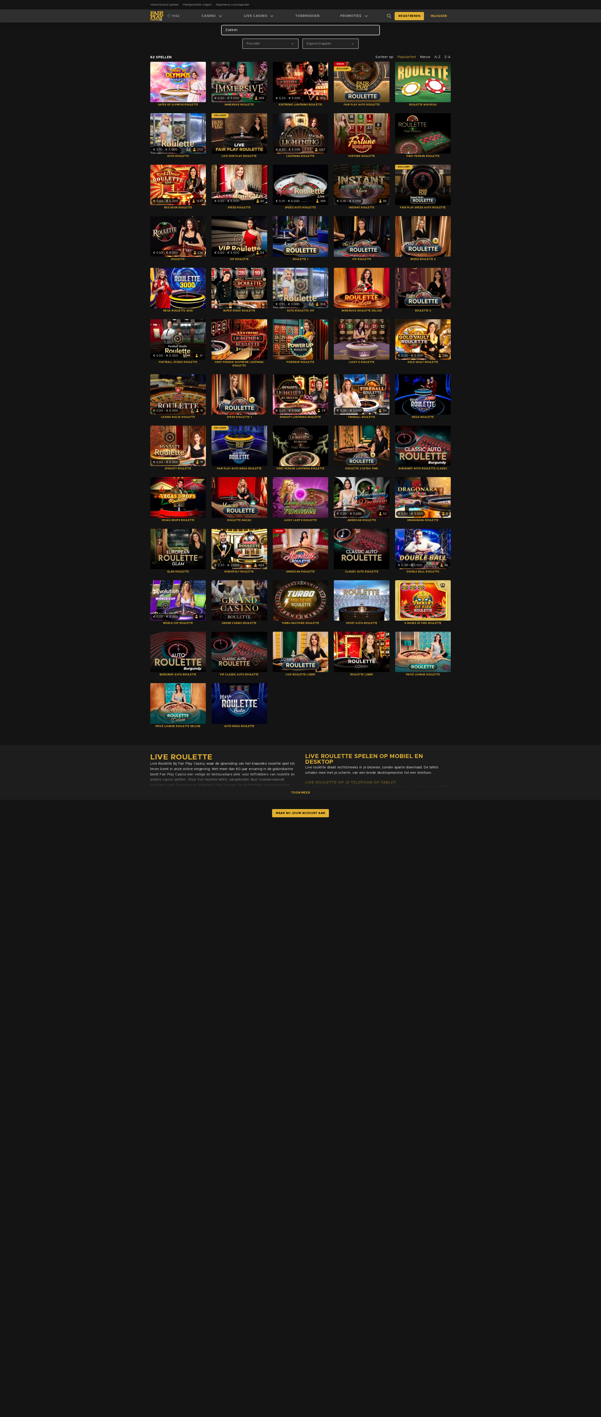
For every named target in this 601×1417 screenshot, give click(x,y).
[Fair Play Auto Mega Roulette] (239, 446)
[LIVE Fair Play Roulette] (239, 133)
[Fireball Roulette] (361, 394)
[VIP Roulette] (239, 236)
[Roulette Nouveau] (423, 82)
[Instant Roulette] (361, 185)
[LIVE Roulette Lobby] (300, 652)
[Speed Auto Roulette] (300, 185)
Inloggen (439, 16)
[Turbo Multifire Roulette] (300, 600)
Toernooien (307, 16)
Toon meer (300, 792)
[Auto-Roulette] (178, 133)
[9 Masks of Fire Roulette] (423, 600)
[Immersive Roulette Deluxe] (361, 288)
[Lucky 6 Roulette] (361, 339)
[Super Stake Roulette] (239, 288)
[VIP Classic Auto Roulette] (239, 652)
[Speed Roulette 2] (423, 236)
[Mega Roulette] (423, 394)
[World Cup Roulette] (178, 600)
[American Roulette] (361, 497)
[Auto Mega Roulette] (239, 703)
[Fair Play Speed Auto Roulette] (423, 185)
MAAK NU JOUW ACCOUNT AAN (300, 813)
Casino (208, 16)
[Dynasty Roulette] (178, 446)
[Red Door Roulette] (178, 185)
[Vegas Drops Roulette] (178, 497)
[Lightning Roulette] (300, 133)
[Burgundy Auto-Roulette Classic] (423, 446)
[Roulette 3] (423, 288)
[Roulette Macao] (239, 497)
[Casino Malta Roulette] (178, 394)
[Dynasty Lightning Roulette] (300, 394)
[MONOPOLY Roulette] (239, 549)
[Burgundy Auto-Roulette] (178, 652)
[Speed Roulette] (239, 185)
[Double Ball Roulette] (423, 549)
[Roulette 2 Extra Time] (361, 446)
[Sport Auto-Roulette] (361, 600)
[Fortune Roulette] (361, 133)
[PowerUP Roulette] (300, 339)
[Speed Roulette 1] (239, 394)
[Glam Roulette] (178, 549)
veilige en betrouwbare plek (218, 774)
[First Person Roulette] (423, 133)
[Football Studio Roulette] (178, 339)
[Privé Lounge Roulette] (423, 652)
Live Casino (255, 16)
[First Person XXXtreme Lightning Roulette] (239, 339)
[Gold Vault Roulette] (423, 339)
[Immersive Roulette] (239, 82)
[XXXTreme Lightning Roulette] (300, 82)
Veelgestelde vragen (197, 4)
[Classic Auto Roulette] (361, 549)
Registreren (409, 16)
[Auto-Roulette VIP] (300, 288)
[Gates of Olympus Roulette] (178, 82)
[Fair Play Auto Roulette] (361, 82)
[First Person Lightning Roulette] (300, 446)
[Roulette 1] (300, 236)
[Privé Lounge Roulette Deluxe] (178, 703)
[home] (156, 16)
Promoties (350, 16)
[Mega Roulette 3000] (178, 288)
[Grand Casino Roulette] (239, 600)
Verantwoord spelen (164, 4)
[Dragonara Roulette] (423, 497)
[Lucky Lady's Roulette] (300, 497)
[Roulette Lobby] (361, 652)
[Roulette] (178, 236)
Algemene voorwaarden (233, 4)
